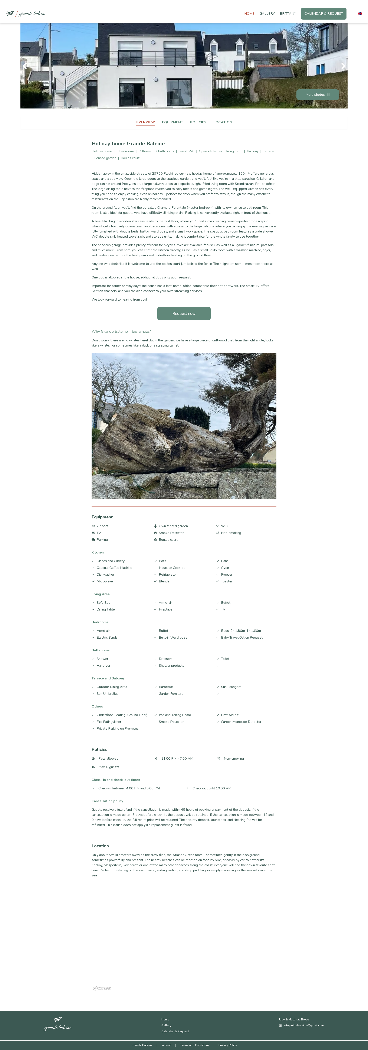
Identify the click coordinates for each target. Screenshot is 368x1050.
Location (223, 122)
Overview (145, 122)
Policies (198, 122)
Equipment (172, 122)
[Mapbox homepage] (102, 988)
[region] (184, 939)
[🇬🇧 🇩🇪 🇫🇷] (360, 13)
